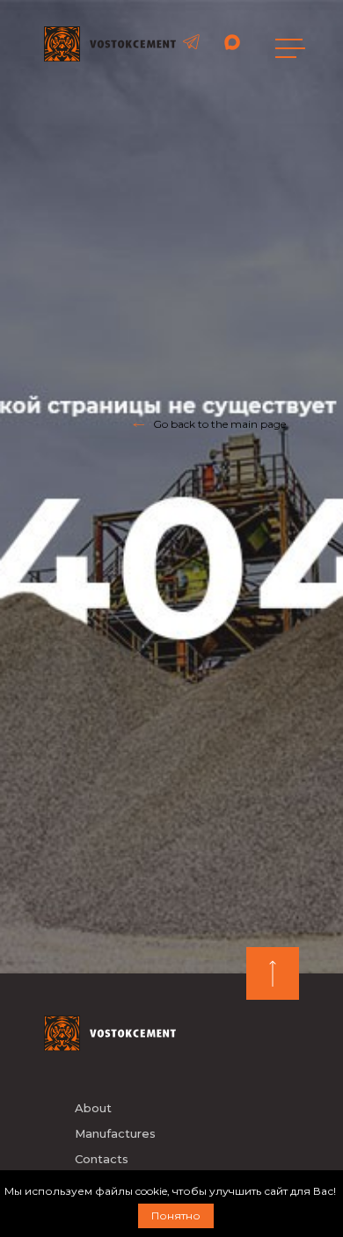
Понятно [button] (176, 1215)
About (93, 1108)
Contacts (101, 1159)
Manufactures (115, 1133)
